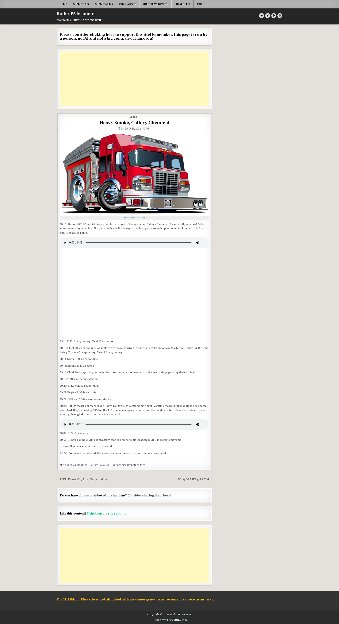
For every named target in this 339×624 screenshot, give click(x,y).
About (201, 4)
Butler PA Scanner (75, 13)
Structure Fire (136, 464)
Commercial (118, 464)
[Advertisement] (134, 78)
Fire (135, 117)
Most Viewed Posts (155, 4)
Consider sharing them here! (149, 495)
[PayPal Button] (273, 15)
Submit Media (104, 4)
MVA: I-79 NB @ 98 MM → (195, 479)
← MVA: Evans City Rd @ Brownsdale (82, 479)
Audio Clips (80, 464)
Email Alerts (127, 4)
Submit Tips (81, 4)
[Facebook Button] (267, 15)
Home (63, 4)
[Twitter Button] (261, 15)
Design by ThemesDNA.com (169, 620)
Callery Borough (99, 464)
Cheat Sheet (182, 4)
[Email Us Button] (279, 15)
